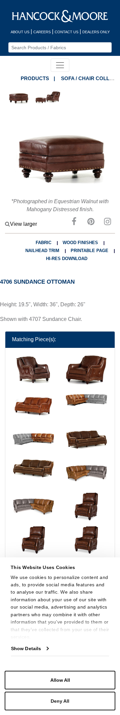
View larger (23, 224)
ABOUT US (20, 32)
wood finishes (80, 242)
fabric (43, 242)
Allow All (60, 680)
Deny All (60, 701)
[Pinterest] (90, 222)
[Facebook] (74, 222)
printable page (89, 250)
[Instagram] (107, 222)
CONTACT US (66, 32)
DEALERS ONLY (96, 32)
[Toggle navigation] (60, 65)
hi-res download (66, 258)
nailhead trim (42, 250)
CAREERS (42, 32)
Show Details (26, 648)
